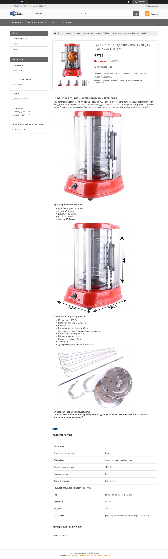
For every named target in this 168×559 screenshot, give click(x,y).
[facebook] (53, 429)
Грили (93, 33)
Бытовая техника (81, 33)
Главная (16, 22)
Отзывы (16, 49)
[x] (56, 429)
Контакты (66, 22)
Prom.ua (95, 553)
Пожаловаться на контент (75, 555)
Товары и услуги (34, 22)
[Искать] (136, 13)
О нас (53, 22)
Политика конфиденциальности (98, 555)
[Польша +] (21, 16)
